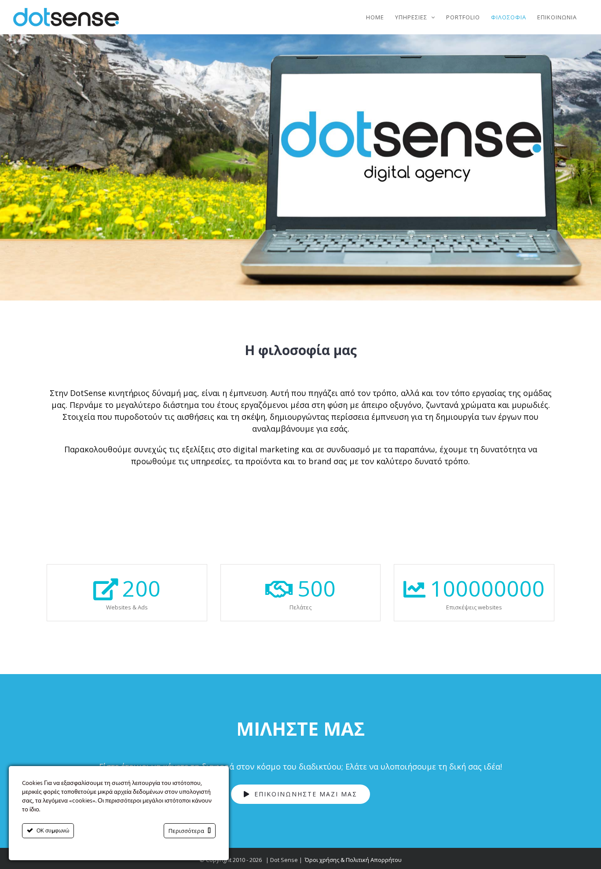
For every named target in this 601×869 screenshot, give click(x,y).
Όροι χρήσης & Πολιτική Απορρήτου (353, 860)
